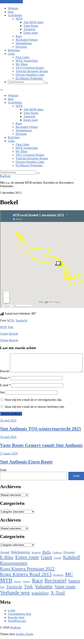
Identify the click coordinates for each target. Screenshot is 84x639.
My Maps (22, 64)
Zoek (3, 470)
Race (19, 36)
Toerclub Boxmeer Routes (32, 71)
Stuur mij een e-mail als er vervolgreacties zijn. (33, 399)
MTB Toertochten (27, 60)
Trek (10, 327)
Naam (5, 378)
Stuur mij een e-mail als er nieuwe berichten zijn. (35, 406)
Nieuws (26, 581)
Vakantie (44, 586)
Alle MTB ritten (33, 22)
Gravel (57, 557)
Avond (4, 552)
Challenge (57, 552)
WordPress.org (17, 620)
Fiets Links (22, 57)
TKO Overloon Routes (30, 67)
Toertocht (29, 29)
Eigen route (30, 32)
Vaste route (65, 586)
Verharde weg (15, 592)
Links (11, 53)
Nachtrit (17, 582)
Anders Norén (24, 634)
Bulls (46, 552)
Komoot (58, 574)
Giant (46, 557)
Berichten (14, 50)
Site (2, 392)
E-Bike (6, 557)
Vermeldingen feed (19, 614)
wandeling (40, 593)
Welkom (13, 8)
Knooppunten (13, 563)
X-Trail (58, 592)
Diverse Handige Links (30, 74)
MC (69, 574)
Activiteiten (15, 15)
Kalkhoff (71, 557)
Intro (11, 11)
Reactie (4, 371)
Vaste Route (30, 25)
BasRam (5, 176)
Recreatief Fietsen (27, 39)
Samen (74, 580)
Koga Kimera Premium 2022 (27, 568)
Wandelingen (24, 43)
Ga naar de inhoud (11, 1)
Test (2, 587)
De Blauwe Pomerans (29, 78)
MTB (19, 18)
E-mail (5, 385)
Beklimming (20, 552)
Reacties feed (16, 617)
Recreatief (55, 580)
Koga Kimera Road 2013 (26, 574)
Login (11, 610)
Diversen (21, 46)
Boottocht (36, 552)
